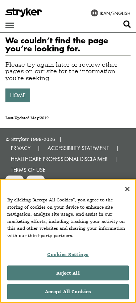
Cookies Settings (67, 254)
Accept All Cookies (68, 291)
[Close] (127, 189)
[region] (68, 241)
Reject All (67, 273)
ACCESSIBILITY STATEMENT (78, 148)
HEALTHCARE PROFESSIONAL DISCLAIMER (59, 159)
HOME (17, 95)
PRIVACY (20, 148)
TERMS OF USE (28, 169)
